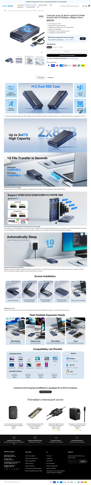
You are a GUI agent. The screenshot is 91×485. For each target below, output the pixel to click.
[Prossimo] (84, 412)
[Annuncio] (45, 2)
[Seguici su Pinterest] (11, 469)
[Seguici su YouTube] (17, 469)
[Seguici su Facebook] (4, 469)
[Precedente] (7, 412)
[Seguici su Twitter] (7, 469)
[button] (70, 6)
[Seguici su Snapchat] (14, 469)
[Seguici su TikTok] (19, 469)
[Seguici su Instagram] (9, 469)
